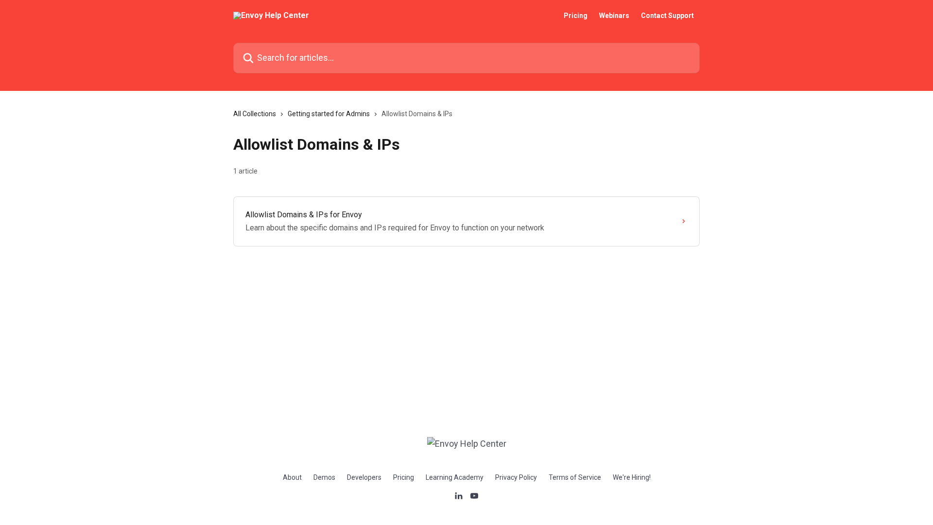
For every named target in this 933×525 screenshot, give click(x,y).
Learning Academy (455, 477)
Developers (364, 477)
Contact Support (667, 15)
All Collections (254, 114)
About (292, 477)
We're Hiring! (632, 477)
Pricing (575, 15)
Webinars (614, 15)
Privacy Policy (516, 477)
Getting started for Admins (329, 114)
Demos (324, 477)
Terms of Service (575, 477)
